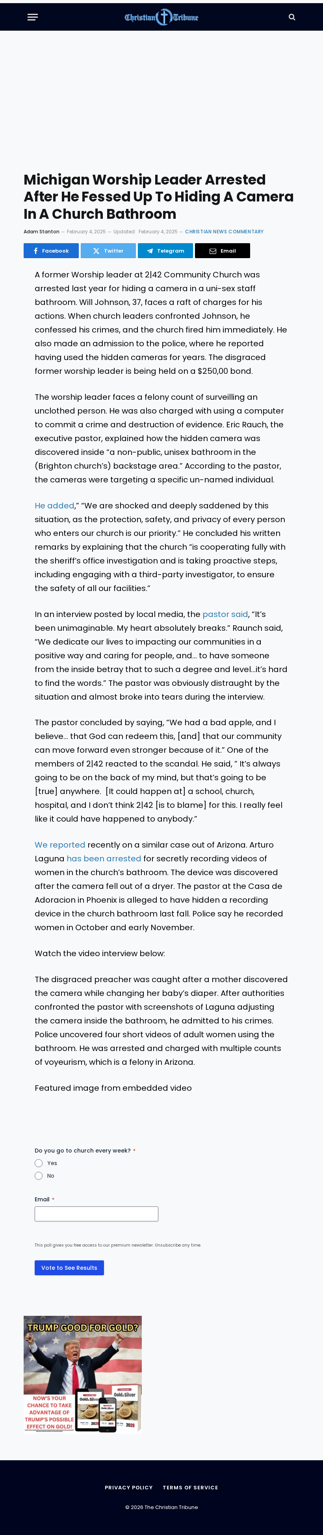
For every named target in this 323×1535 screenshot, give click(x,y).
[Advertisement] (161, 106)
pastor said (225, 614)
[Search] (291, 17)
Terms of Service (190, 1487)
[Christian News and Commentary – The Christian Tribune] (162, 17)
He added (54, 505)
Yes (52, 1163)
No (50, 1176)
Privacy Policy (129, 1487)
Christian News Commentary (224, 231)
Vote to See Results (69, 1268)
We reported (60, 844)
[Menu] (33, 17)
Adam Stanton (41, 231)
